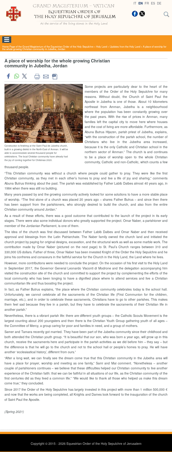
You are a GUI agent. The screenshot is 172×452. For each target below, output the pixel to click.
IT (134, 3)
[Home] (64, 27)
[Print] (37, 76)
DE (159, 3)
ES (153, 3)
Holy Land (101, 46)
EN (140, 3)
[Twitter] (142, 14)
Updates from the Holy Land (125, 46)
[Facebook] (135, 14)
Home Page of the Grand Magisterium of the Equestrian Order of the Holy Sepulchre (47, 46)
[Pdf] (54, 76)
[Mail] (46, 76)
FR (147, 3)
